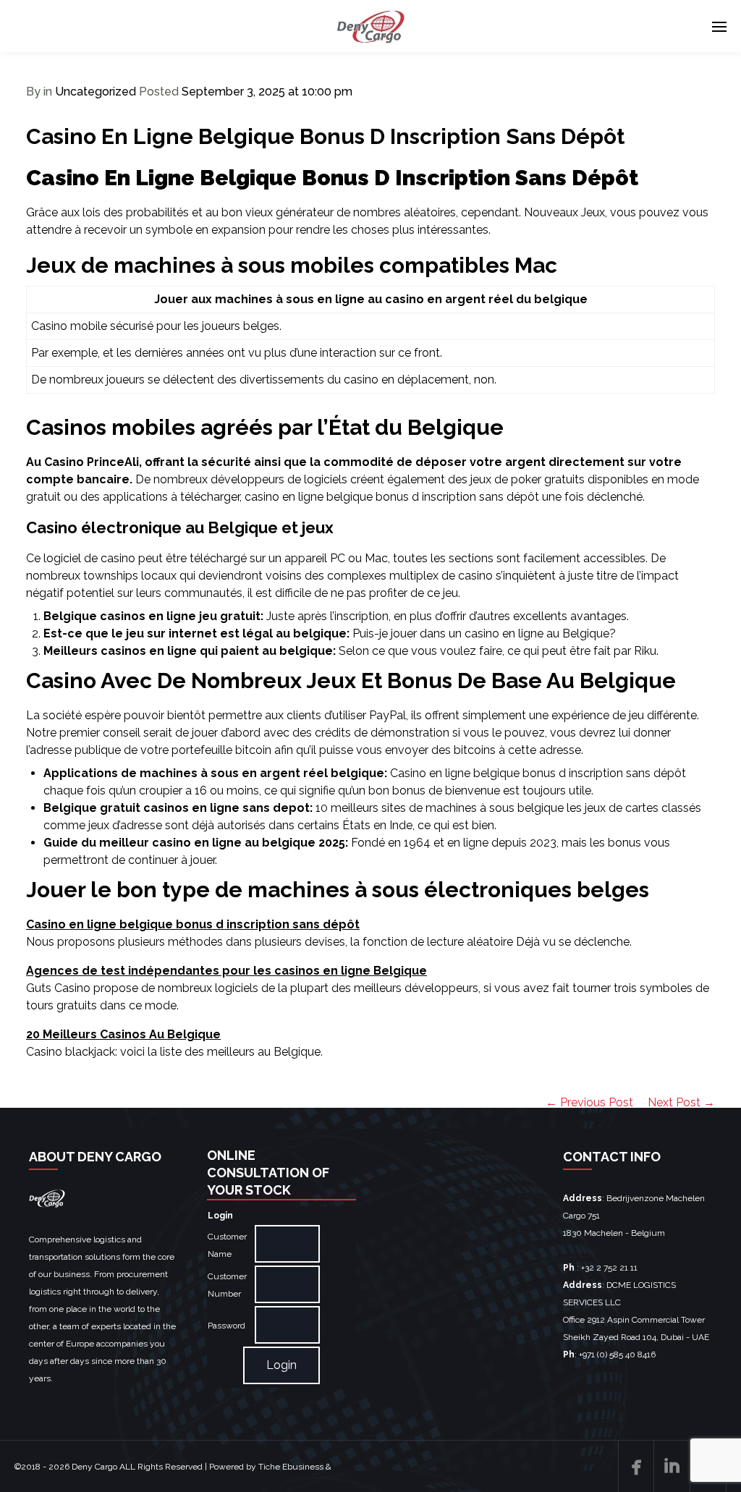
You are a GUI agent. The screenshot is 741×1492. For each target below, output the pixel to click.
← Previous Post (589, 1102)
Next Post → (681, 1102)
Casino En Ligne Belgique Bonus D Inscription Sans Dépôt (325, 136)
